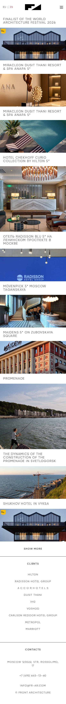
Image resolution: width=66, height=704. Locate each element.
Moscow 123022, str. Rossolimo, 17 (33, 664)
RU (4, 7)
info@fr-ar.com (33, 686)
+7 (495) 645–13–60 (33, 676)
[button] (33, 549)
